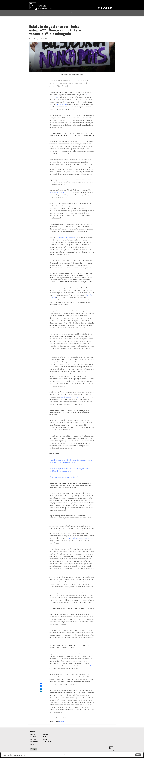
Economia (100, 13)
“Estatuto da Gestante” (57, 192)
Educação (70, 13)
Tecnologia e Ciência (91, 13)
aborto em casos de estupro (67, 237)
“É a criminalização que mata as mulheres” (64, 477)
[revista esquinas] (40, 6)
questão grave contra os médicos (71, 397)
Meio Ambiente (81, 13)
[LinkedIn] (41, 690)
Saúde (75, 13)
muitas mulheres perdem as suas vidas (80, 538)
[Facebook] (41, 684)
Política (44, 13)
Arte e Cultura (50, 13)
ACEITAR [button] (138, 754)
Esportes (64, 13)
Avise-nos (61, 721)
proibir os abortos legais (86, 666)
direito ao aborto (61, 104)
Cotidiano (57, 13)
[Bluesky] (41, 687)
